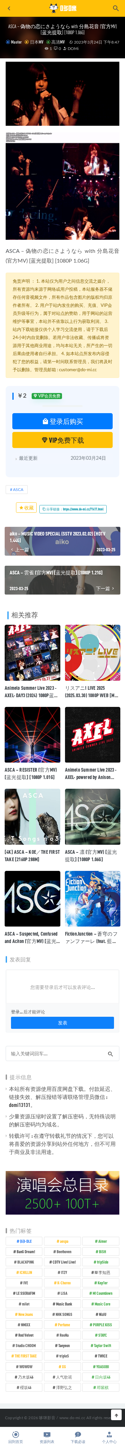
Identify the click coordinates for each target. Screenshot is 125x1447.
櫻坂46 (25, 1387)
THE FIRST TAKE (26, 1355)
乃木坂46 (25, 1377)
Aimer (102, 1241)
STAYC (102, 1335)
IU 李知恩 (102, 1272)
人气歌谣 (64, 1377)
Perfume (64, 1324)
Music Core (102, 1303)
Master (16, 42)
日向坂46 (102, 1377)
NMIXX (25, 1324)
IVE (25, 1282)
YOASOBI (102, 1366)
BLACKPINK (25, 1262)
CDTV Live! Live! (64, 1262)
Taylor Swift (102, 1345)
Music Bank (64, 1303)
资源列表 (47, 1442)
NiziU (102, 1314)
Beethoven (64, 1251)
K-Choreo (64, 1282)
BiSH (102, 1251)
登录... (17, 1011)
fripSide (102, 1262)
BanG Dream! (26, 1251)
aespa (64, 1241)
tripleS (64, 1355)
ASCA (12, 251)
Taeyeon (64, 1345)
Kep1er (103, 1282)
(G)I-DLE (26, 1241)
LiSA (64, 1293)
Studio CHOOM (26, 1345)
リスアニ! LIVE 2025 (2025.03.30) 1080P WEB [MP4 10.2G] (92, 695)
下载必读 (78, 1442)
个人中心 (109, 1442)
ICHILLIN (26, 1272)
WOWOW (25, 1366)
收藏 (29, 507)
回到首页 (15, 1442)
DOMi (73, 49)
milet (25, 1303)
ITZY (64, 1272)
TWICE (102, 1355)
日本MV (36, 42)
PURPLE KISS (102, 1324)
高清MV (58, 42)
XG (64, 1366)
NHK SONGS (64, 1314)
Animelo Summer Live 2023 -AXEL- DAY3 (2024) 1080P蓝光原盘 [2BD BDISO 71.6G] (32, 695)
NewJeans (25, 1314)
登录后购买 (66, 421)
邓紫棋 (103, 1387)
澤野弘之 (64, 1387)
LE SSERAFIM (25, 1293)
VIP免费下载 (66, 440)
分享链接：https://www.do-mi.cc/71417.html (75, 509)
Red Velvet (25, 1335)
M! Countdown (102, 1293)
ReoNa (64, 1335)
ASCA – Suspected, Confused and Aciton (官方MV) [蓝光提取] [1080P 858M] (31, 941)
